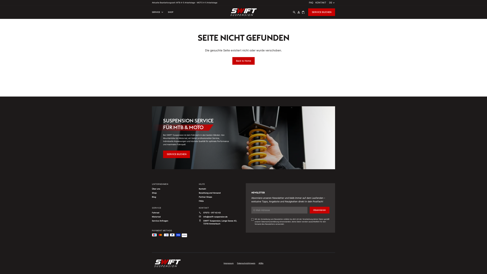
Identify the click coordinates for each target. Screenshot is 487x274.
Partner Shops (205, 197)
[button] (331, 3)
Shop (154, 193)
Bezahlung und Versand (210, 193)
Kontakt (320, 2)
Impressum (229, 263)
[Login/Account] (299, 12)
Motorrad (156, 217)
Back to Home (243, 60)
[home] (243, 12)
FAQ (311, 2)
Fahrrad (155, 212)
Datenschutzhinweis (246, 263)
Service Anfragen (160, 221)
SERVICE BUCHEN (322, 12)
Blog (154, 197)
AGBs (261, 263)
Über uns (156, 189)
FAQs (201, 201)
